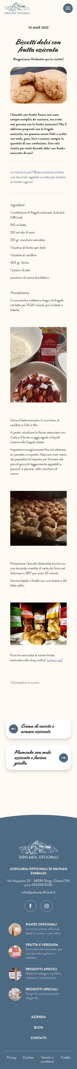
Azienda (38, 1017)
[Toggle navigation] (68, 8)
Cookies (28, 1057)
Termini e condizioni (47, 1059)
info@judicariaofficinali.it (38, 892)
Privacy (11, 1057)
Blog (38, 1027)
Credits (65, 1057)
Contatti (39, 1038)
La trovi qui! (55, 660)
